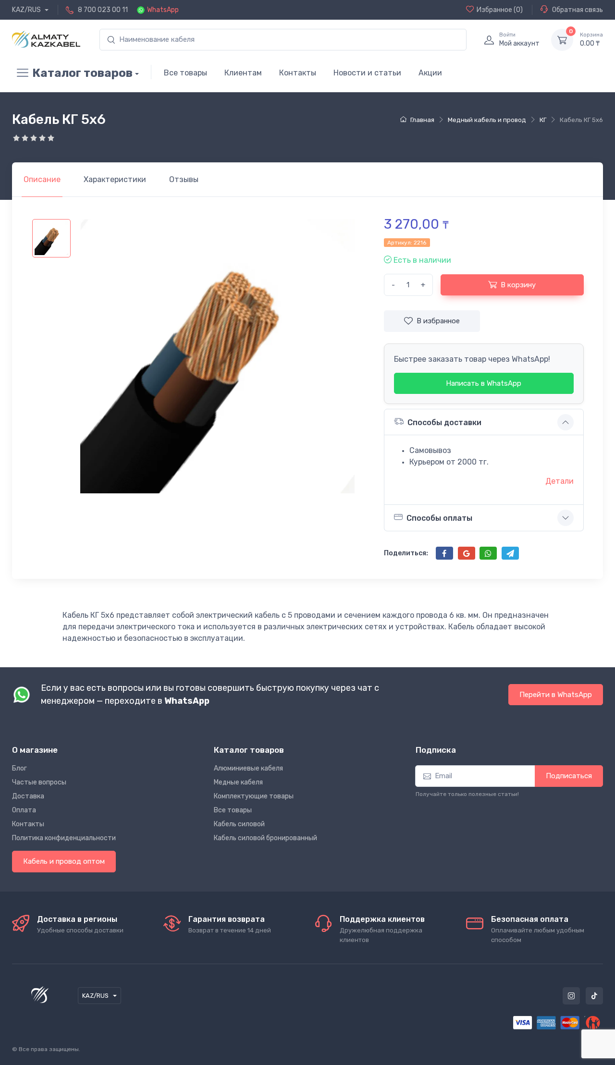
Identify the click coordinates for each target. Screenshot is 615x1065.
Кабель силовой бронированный (265, 838)
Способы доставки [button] (444, 422)
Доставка (28, 796)
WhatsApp (163, 10)
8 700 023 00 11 (103, 10)
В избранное (438, 321)
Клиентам (243, 72)
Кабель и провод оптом (64, 861)
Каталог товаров (82, 73)
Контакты (297, 72)
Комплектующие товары (254, 796)
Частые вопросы (39, 782)
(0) (500, 10)
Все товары (185, 72)
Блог (19, 768)
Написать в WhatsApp (483, 383)
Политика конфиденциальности (64, 838)
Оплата (24, 810)
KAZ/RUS (27, 10)
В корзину (518, 285)
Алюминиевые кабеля (248, 768)
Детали (559, 481)
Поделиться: (406, 553)
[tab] (115, 179)
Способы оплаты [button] (439, 518)
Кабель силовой (239, 824)
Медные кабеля (238, 782)
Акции (430, 72)
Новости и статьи (367, 72)
